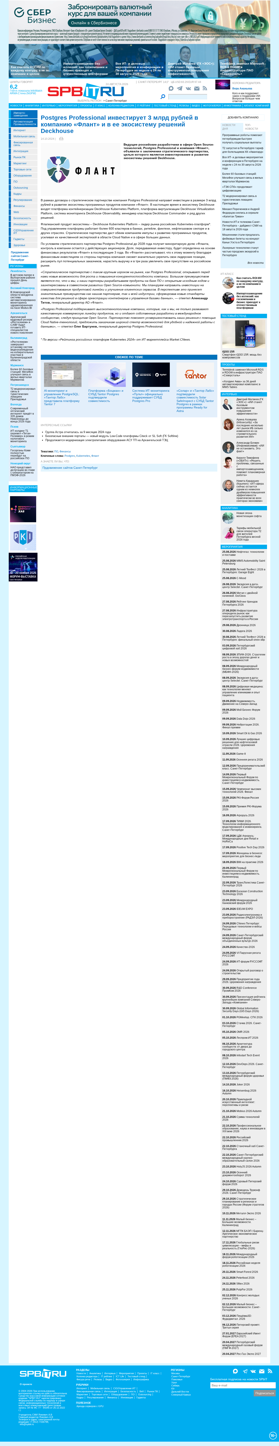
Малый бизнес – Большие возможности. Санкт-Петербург (241, 1307)
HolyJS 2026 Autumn (248, 1166)
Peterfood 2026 (245, 1277)
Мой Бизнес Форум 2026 (241, 711)
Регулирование (23, 200)
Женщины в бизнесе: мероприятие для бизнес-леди (242, 855)
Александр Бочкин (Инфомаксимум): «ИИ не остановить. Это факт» (250, 447)
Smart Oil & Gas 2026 (249, 733)
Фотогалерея (212, 105)
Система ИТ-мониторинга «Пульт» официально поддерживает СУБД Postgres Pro (150, 395)
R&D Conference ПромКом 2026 (239, 989)
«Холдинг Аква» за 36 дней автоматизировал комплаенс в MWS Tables (241, 384)
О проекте (26, 1384)
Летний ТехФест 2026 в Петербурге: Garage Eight (243, 571)
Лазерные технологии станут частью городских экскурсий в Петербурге (240, 251)
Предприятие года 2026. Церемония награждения (241, 981)
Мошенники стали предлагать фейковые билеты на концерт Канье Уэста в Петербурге (241, 238)
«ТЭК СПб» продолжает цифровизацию (237, 188)
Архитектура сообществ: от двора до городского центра (237, 1046)
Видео (196, 105)
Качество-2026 (245, 947)
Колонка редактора (246, 83)
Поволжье (176, 1379)
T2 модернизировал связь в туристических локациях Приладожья (22, 394)
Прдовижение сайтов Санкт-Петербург (70, 467)
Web (16, 212)
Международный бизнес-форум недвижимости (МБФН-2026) (240, 669)
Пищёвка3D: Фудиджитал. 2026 (237, 1317)
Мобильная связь (24, 136)
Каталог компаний (256, 105)
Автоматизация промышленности (25, 123)
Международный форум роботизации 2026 (239, 1256)
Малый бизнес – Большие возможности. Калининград (239, 1222)
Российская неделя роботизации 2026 (241, 1264)
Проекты (86, 105)
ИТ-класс (227, 274)
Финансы (19, 206)
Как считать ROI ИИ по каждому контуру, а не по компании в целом (30, 70)
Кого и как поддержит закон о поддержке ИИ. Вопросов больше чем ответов (246, 97)
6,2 (13, 86)
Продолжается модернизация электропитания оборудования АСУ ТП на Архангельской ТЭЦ (106, 440)
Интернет (20, 130)
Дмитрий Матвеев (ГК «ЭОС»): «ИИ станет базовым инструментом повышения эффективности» (191, 68)
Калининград (18, 337)
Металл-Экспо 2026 (248, 1213)
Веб (142, 1391)
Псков (14, 426)
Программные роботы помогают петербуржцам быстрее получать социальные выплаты (242, 139)
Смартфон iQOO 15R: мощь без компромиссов (242, 354)
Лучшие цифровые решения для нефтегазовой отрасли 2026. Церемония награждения (241, 743)
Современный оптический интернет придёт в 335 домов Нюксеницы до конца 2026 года (22, 415)
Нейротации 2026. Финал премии (240, 726)
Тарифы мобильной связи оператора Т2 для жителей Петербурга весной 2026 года (248, 534)
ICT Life (120, 1376)
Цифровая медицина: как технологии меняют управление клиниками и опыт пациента (242, 691)
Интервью (49, 105)
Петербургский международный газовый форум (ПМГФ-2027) (242, 1345)
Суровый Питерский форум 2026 (242, 1183)
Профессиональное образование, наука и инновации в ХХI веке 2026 (243, 1128)
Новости (16, 105)
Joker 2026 (243, 1084)
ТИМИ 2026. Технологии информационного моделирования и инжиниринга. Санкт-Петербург (242, 825)
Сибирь (175, 1385)
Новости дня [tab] (228, 127)
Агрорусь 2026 (245, 815)
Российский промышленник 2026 (236, 1139)
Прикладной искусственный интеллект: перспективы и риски (238, 1102)
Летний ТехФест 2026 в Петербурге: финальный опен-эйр (243, 638)
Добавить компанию (243, 117)
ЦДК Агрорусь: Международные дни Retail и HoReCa (240, 838)
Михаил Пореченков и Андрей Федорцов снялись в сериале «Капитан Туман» (241, 213)
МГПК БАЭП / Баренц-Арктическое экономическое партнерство (243, 1233)
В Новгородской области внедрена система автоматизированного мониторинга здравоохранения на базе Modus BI (24, 300)
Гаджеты (19, 239)
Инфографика (232, 105)
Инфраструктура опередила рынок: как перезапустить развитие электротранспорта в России (240, 615)
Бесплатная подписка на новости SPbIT (238, 1379)
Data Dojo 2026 (245, 718)
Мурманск (17, 365)
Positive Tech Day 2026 (250, 847)
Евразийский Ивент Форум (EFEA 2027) (241, 1335)
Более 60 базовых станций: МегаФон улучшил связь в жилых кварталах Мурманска (21, 374)
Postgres (70, 455)
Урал (174, 1382)
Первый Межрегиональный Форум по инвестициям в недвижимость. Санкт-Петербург (241, 779)
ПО (15, 181)
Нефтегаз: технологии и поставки (243, 553)
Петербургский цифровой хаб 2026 (238, 647)
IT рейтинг (144, 105)
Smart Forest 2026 (247, 1271)
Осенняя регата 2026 (249, 759)
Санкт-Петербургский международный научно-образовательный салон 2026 (242, 1157)
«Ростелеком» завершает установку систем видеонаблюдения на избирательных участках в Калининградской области (22, 351)
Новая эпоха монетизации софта (249, 514)
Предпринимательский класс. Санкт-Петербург (243, 767)
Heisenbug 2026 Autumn (239, 1092)
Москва (175, 1373)
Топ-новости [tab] (251, 127)
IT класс (100, 105)
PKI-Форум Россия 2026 (240, 799)
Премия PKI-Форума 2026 (242, 808)
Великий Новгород (22, 288)
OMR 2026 (242, 1031)
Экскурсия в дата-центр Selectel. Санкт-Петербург (242, 586)
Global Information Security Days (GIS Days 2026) (240, 1010)
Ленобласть (18, 271)
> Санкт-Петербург (115, 100)
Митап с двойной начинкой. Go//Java (240, 594)
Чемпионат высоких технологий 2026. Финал (241, 790)
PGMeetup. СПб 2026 (249, 1017)
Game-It (241, 753)
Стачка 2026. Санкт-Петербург (242, 1025)
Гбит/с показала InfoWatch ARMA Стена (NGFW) (26, 92)
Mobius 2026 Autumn (249, 1111)
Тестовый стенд (165, 105)
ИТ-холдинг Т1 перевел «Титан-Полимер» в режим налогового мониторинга (22, 436)
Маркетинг (20, 163)
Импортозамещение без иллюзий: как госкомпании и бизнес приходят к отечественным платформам (85, 68)
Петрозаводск (19, 384)
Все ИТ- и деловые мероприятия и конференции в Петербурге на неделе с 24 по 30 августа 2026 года (139, 68)
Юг (173, 1388)
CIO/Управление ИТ (24, 231)
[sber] (139, 22)
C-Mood (241, 578)
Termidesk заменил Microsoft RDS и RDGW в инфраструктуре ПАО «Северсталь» (242, 68)
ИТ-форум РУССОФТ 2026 (242, 963)
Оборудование (23, 175)
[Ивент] (23, 509)
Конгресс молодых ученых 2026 (240, 1297)
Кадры (18, 194)
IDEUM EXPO (244, 908)
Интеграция (21, 151)
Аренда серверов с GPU (90, 1406)
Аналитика (32, 105)
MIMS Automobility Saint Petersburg (243, 562)
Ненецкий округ (20, 463)
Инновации (20, 224)
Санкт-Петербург (180, 1376)
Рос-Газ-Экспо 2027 (248, 1353)
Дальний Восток (180, 1392)
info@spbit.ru (27, 1424)
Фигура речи (83, 1379)
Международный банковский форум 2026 (239, 902)
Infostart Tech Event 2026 (241, 1057)
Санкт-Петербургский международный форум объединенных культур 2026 (242, 938)
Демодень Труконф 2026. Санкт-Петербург (241, 1191)
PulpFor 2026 (244, 1289)
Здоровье (19, 245)
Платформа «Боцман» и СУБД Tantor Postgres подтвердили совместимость (105, 395)
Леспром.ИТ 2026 (247, 1037)
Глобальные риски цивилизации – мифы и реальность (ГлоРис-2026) (240, 1245)
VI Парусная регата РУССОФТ (241, 954)
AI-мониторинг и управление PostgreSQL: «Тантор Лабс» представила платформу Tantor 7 (62, 397)
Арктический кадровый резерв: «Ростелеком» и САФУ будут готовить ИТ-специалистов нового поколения (21, 325)
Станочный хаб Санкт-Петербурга (243, 1147)
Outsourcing (21, 187)
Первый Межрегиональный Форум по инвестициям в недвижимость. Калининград (241, 872)
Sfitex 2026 (243, 1283)
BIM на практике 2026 (249, 862)
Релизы (184, 105)
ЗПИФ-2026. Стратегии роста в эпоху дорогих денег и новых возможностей (243, 657)
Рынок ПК (20, 157)
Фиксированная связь (23, 143)
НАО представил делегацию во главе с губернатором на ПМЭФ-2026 (22, 471)
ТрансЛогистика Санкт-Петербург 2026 (243, 884)
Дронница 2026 (246, 625)
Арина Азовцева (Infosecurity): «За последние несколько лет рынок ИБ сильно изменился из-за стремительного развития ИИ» (249, 428)
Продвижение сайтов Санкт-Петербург (20, 256)
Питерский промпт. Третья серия (241, 1326)
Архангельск (18, 313)
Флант (95, 455)
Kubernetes (83, 455)
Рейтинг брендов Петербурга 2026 (239, 603)
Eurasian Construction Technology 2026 (242, 893)
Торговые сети (22, 169)
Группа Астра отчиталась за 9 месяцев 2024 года (78, 432)
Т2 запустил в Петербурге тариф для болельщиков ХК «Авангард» (242, 150)
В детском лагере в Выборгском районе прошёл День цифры (22, 279)
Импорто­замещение (21, 114)
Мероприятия (67, 105)
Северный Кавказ (181, 1395)
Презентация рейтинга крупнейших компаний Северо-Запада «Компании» (243, 999)
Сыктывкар (17, 446)
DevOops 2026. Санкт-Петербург (243, 1065)
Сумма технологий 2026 (241, 1118)
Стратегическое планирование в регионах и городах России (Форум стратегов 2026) (243, 1203)
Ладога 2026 (244, 631)
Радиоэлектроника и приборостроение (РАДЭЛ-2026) (242, 916)
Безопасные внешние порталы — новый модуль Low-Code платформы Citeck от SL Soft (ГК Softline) (111, 436)
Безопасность (22, 218)
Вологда (16, 404)
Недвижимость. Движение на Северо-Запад (239, 702)
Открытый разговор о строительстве (242, 972)
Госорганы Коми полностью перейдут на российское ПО (20, 454)
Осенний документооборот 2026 (236, 1174)
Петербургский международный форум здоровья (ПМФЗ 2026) (243, 1075)
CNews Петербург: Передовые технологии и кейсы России (242, 926)
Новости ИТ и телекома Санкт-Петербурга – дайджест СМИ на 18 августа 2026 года (242, 225)
